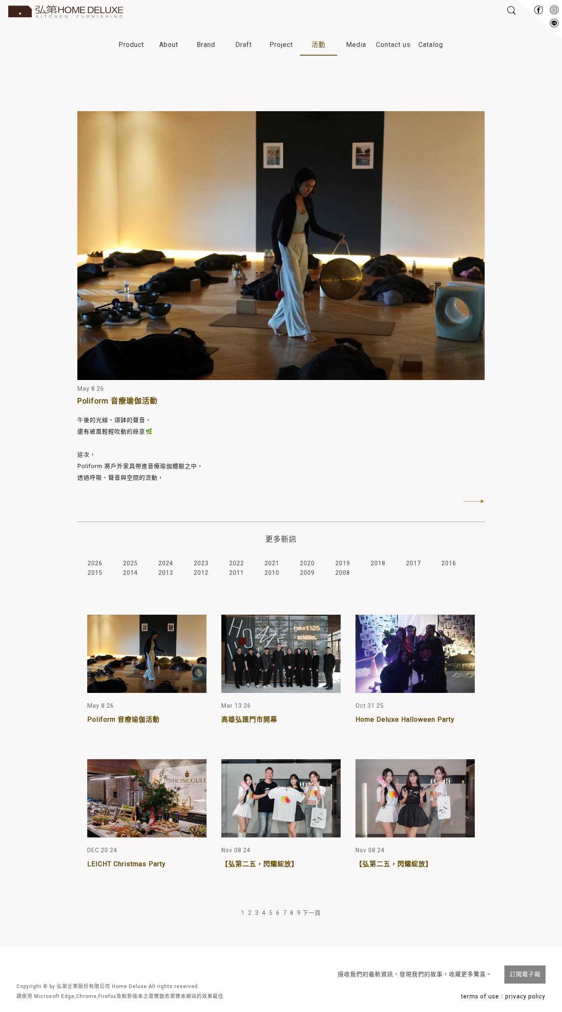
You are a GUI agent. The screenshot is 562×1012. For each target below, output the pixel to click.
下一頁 (311, 912)
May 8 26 (90, 388)
